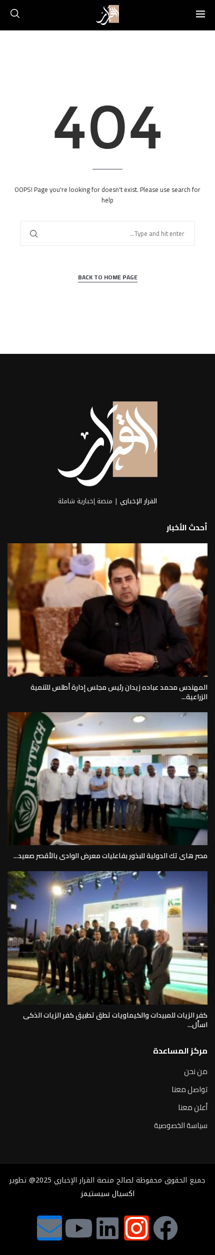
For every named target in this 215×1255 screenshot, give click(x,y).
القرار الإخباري (138, 501)
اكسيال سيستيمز (107, 1194)
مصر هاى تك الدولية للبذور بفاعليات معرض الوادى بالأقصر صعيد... (111, 855)
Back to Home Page (108, 277)
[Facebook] (165, 1228)
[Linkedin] (107, 1228)
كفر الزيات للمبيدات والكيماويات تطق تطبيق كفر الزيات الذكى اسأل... (115, 1020)
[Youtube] (78, 1228)
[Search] (15, 14)
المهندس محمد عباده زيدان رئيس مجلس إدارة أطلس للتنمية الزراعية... (119, 692)
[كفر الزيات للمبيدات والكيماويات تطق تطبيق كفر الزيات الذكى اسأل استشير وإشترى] (108, 938)
